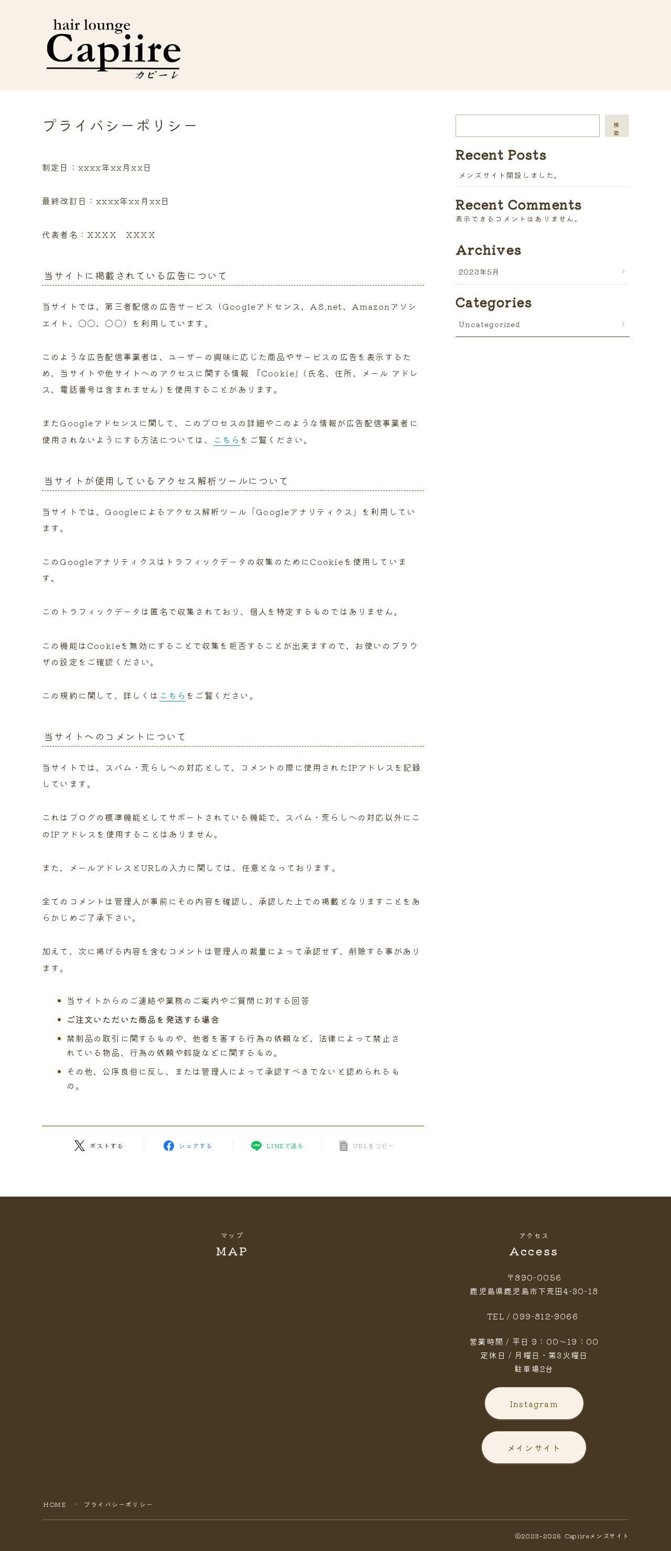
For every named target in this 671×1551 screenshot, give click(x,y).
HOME (54, 1504)
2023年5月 (479, 271)
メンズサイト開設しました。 (510, 175)
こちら (227, 439)
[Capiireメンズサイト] (114, 46)
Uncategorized (490, 324)
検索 (617, 128)
